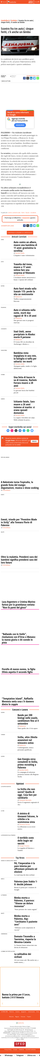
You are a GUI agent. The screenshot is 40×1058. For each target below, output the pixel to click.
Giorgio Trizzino (24, 846)
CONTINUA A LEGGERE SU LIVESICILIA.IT (20, 232)
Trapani (29, 1016)
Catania (17, 1012)
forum (27, 212)
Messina (11, 1016)
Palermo (11, 1012)
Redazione (18, 297)
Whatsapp (5, 1055)
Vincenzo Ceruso (24, 824)
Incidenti (33, 212)
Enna (37, 1012)
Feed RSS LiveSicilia (31, 1049)
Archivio (14, 20)
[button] (2, 1004)
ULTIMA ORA (4, 1012)
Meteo (37, 1055)
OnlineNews (6, 490)
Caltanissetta (31, 1012)
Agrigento (23, 1012)
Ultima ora (27, 1055)
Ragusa (17, 1016)
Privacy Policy (7, 1049)
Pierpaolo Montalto (25, 800)
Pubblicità (21, 1049)
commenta (26, 218)
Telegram (16, 1055)
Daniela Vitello (19, 253)
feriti (22, 212)
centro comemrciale (14, 212)
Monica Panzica (13, 76)
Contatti (15, 1049)
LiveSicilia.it (5, 20)
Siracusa (23, 1016)
